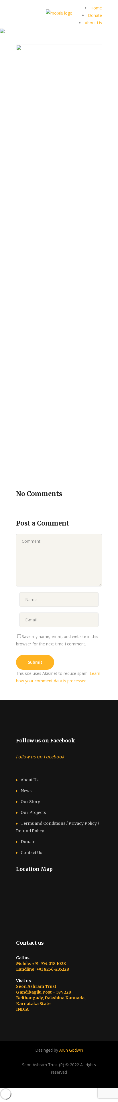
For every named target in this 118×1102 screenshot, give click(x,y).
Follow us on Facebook (45, 740)
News (26, 790)
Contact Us (31, 852)
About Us (93, 22)
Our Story (30, 801)
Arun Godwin (71, 1050)
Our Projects (33, 812)
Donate (95, 15)
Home (96, 8)
